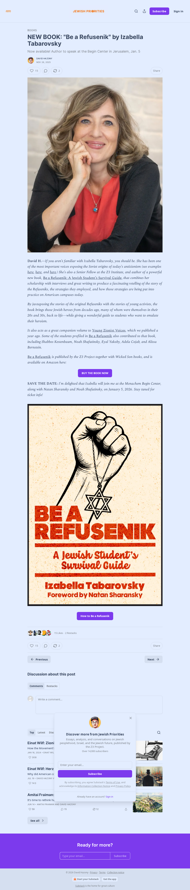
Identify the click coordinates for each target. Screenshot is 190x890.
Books (32, 30)
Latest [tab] (41, 732)
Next (151, 659)
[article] (95, 802)
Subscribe (159, 11)
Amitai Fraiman (45, 804)
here (30, 272)
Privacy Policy (123, 786)
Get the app (109, 879)
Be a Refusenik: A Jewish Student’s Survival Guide (82, 278)
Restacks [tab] (52, 686)
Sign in (178, 11)
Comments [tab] (36, 686)
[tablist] (43, 686)
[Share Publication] (144, 11)
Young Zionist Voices (108, 330)
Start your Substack (88, 879)
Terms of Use (113, 782)
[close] (131, 718)
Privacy (93, 872)
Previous (42, 659)
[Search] (136, 11)
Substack (80, 885)
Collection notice (115, 872)
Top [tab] (32, 732)
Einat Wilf (49, 752)
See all (35, 820)
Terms (102, 872)
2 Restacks (71, 633)
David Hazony (44, 58)
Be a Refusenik (100, 336)
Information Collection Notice (94, 786)
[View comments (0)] (45, 70)
